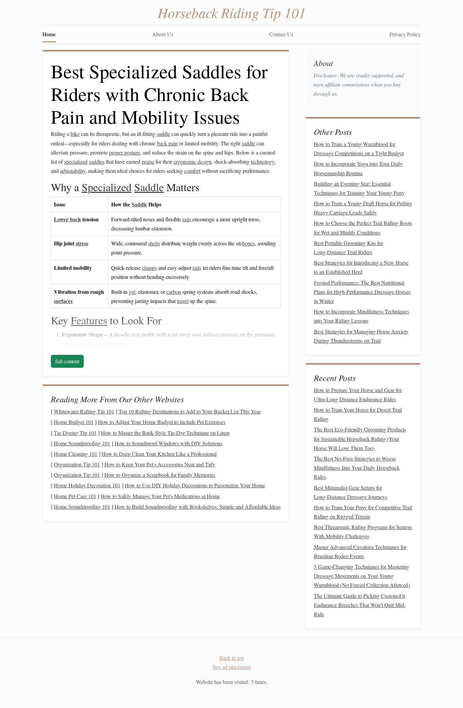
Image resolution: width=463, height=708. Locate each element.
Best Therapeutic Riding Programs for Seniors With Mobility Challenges (363, 531)
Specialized (107, 187)
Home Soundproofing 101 (82, 443)
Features (89, 320)
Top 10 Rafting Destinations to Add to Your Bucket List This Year (190, 411)
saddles (96, 161)
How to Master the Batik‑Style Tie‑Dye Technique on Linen (165, 432)
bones (248, 243)
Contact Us (281, 34)
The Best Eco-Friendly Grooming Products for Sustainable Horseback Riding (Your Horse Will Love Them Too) (360, 438)
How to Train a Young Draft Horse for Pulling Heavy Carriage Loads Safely (363, 208)
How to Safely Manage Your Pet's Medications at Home (160, 496)
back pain (167, 143)
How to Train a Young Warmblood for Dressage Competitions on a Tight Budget (359, 148)
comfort (192, 170)
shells (154, 243)
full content (67, 361)
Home (49, 34)
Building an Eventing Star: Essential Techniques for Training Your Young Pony (359, 188)
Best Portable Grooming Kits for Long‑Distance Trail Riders (348, 247)
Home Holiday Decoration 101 (87, 485)
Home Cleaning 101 (75, 453)
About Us (162, 34)
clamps (149, 267)
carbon (173, 291)
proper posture (124, 152)
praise (148, 161)
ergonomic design (193, 161)
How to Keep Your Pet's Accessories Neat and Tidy (159, 464)
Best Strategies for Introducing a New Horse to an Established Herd (361, 267)
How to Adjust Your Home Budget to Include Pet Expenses (161, 421)
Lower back (67, 219)
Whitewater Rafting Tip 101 (84, 411)
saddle (163, 133)
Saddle (149, 187)
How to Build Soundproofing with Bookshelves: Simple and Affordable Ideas (198, 506)
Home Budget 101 (74, 421)
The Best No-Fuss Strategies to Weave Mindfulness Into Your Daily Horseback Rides (357, 467)
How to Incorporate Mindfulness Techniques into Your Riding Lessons (361, 316)
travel (182, 300)
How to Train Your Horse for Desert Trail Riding (358, 414)
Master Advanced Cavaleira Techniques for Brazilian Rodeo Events (360, 551)
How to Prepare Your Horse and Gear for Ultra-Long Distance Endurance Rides (358, 394)
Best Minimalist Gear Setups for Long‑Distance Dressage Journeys (350, 492)
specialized (75, 161)
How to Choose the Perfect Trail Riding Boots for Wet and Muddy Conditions (363, 227)
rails (186, 219)
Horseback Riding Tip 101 (232, 12)
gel (132, 291)
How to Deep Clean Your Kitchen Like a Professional (159, 453)
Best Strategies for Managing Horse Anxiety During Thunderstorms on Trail (361, 336)
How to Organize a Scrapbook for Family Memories (159, 474)
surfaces (63, 301)
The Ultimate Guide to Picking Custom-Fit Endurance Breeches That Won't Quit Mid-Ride (360, 605)
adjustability (72, 170)
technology (262, 161)
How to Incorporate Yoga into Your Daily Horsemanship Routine (358, 168)
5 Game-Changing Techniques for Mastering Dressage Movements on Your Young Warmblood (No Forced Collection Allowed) (362, 575)
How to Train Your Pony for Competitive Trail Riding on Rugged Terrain (363, 512)
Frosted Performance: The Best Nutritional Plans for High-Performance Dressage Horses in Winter (362, 291)
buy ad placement (231, 666)
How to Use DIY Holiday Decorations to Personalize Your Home (195, 485)
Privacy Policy (405, 34)
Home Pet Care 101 (75, 496)
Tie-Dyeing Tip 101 (75, 432)
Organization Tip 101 (77, 464)
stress (82, 243)
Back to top (231, 657)
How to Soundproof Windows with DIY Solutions (168, 443)
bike (75, 133)
